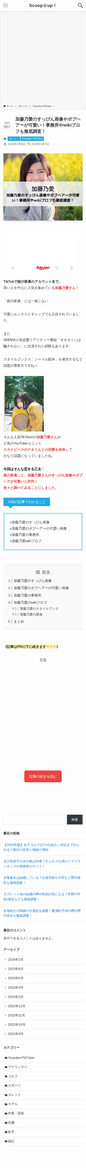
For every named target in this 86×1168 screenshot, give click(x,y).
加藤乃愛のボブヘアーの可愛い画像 (41, 588)
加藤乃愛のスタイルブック (39, 608)
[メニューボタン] (5, 5)
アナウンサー (17, 1067)
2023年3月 (16, 987)
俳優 (11, 1123)
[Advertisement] (43, 58)
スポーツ (14, 1085)
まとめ (19, 621)
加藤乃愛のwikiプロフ (30, 602)
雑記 (11, 1141)
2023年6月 (16, 969)
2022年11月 (16, 1015)
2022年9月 (16, 1034)
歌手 (11, 1132)
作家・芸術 (16, 1113)
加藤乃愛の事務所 (27, 595)
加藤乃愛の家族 (31, 614)
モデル (13, 1104)
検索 (75, 819)
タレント (14, 138)
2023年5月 (16, 978)
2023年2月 (16, 997)
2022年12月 (16, 1006)
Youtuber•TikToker (32, 138)
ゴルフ (13, 1076)
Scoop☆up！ (43, 5)
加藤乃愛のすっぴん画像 (33, 581)
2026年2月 (16, 959)
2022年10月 (16, 1024)
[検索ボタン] (80, 5)
